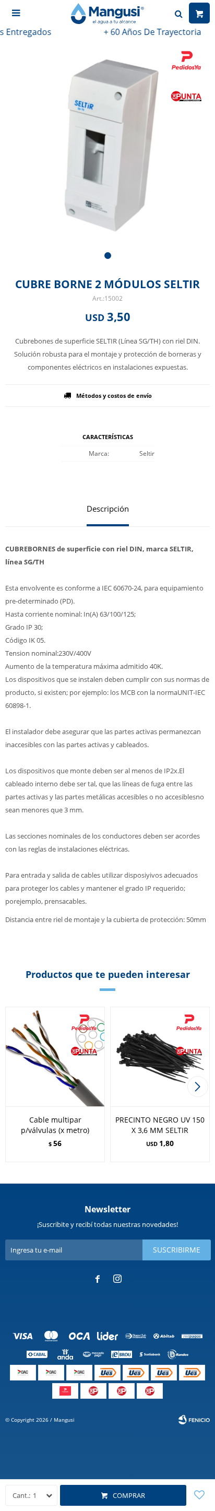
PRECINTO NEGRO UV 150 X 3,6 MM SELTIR (160, 1125)
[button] (107, 255)
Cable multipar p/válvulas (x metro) (55, 1125)
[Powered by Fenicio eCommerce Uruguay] (194, 1419)
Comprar (129, 1495)
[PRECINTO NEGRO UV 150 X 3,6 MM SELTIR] (160, 1056)
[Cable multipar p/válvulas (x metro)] (55, 1056)
